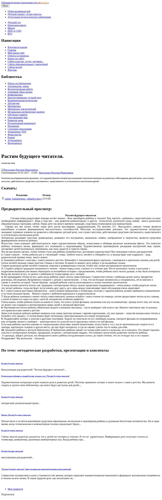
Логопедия (13, 103)
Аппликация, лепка (18, 86)
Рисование (13, 126)
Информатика (15, 94)
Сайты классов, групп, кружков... (26, 61)
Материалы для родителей (22, 109)
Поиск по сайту (16, 58)
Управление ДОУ (17, 131)
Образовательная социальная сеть (25, 2)
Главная (12, 50)
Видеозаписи (15, 143)
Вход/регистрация (17, 47)
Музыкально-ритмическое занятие (26, 111)
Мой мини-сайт (16, 53)
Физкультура (14, 134)
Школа (11, 28)
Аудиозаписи (15, 140)
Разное (11, 137)
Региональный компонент (22, 123)
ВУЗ (10, 33)
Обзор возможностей (19, 11)
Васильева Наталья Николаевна (56, 172)
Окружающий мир (18, 117)
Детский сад (14, 22)
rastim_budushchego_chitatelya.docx (23, 198)
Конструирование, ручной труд (24, 97)
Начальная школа (17, 25)
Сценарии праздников (20, 129)
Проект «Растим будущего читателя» (16, 415)
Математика (14, 106)
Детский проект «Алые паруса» (25, 14)
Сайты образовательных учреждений (28, 64)
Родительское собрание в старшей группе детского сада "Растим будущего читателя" (35, 376)
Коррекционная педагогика (22, 100)
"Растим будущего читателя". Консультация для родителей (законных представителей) (36, 469)
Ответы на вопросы (18, 55)
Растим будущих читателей (12, 451)
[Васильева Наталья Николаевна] (19, 170)
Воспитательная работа (20, 89)
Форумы (12, 70)
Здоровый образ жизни (20, 92)
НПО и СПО (15, 31)
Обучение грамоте (17, 114)
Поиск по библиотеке (19, 83)
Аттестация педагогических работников (29, 17)
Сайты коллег (15, 67)
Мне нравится (15, 489)
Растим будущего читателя (12, 363)
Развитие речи (15, 120)
